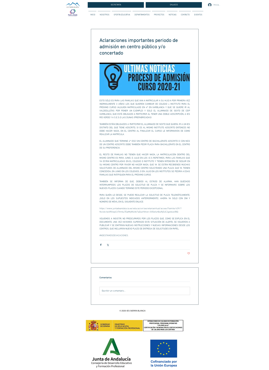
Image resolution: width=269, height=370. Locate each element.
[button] (104, 13)
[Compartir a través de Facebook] (100, 244)
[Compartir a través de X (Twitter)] (107, 244)
